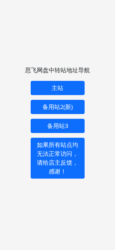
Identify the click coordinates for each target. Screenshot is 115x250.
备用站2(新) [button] (57, 107)
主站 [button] (57, 88)
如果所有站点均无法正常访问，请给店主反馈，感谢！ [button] (57, 158)
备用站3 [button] (57, 126)
